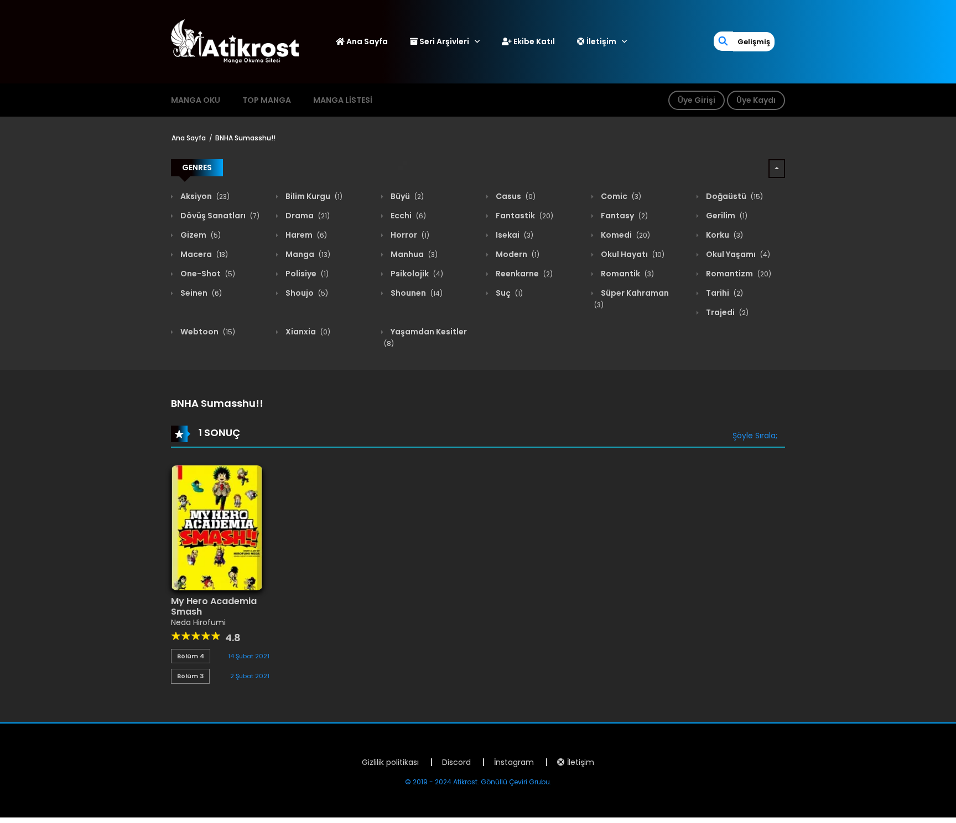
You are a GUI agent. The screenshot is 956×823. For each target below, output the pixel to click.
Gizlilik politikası (390, 762)
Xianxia (307, 331)
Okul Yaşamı (737, 254)
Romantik (626, 273)
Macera (203, 254)
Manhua (413, 254)
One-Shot (207, 273)
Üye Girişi (696, 100)
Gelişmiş (753, 41)
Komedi (624, 234)
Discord (456, 762)
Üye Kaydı (756, 100)
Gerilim (725, 215)
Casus (515, 196)
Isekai (513, 234)
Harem (305, 234)
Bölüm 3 (190, 676)
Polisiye (306, 273)
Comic (620, 196)
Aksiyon (204, 196)
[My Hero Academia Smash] (217, 527)
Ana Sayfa (366, 41)
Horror (409, 234)
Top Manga (266, 100)
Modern (516, 254)
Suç (508, 292)
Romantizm (737, 273)
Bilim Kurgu (313, 196)
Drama (307, 215)
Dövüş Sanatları (219, 215)
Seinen (200, 292)
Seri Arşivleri (443, 41)
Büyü (406, 196)
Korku (723, 234)
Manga (307, 254)
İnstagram (514, 762)
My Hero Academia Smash (214, 606)
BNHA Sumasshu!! (245, 138)
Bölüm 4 (190, 656)
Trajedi (726, 312)
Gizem (200, 234)
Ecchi (407, 215)
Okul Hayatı (631, 254)
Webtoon (207, 331)
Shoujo (306, 292)
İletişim (600, 41)
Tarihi (723, 292)
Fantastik (523, 215)
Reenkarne (523, 273)
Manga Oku (195, 100)
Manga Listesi (342, 100)
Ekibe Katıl (533, 41)
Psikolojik (416, 273)
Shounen (416, 292)
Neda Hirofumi (198, 622)
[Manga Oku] (235, 40)
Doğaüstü (733, 196)
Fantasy (623, 215)
